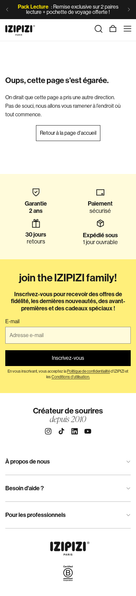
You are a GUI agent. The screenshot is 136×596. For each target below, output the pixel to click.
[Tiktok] (61, 431)
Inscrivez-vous (68, 358)
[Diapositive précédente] (7, 9)
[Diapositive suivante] (128, 9)
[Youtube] (88, 431)
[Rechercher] (98, 28)
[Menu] (127, 29)
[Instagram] (48, 431)
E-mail (12, 321)
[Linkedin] (75, 431)
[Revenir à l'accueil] (20, 28)
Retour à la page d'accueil (68, 133)
